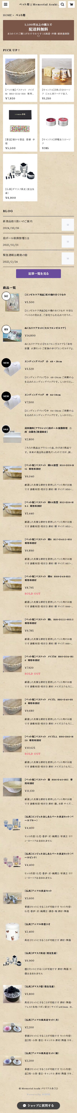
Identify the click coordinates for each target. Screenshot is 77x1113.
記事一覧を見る (38, 273)
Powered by (34, 1094)
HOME (7, 15)
